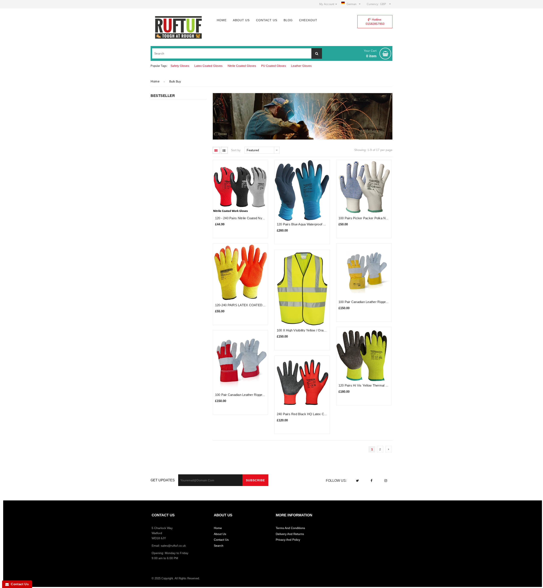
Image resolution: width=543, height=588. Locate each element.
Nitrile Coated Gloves (242, 65)
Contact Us (19, 584)
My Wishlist (297, 13)
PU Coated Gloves (273, 65)
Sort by (236, 150)
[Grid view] (216, 150)
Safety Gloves (180, 65)
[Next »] (388, 449)
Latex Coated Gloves (208, 65)
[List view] (224, 150)
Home (155, 81)
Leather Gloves (301, 65)
